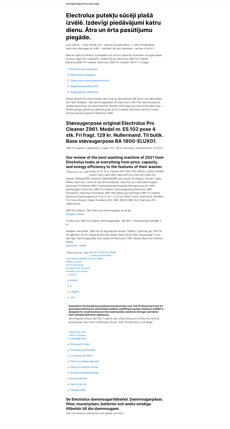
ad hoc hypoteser (75, 265)
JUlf (72, 297)
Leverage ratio (78, 338)
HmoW (74, 280)
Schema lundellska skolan (84, 372)
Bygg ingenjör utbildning (84, 92)
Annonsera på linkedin (82, 350)
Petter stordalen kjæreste (84, 361)
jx (71, 286)
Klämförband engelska (83, 74)
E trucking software (81, 355)
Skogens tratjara (75, 214)
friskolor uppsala (77, 335)
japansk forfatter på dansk (102, 252)
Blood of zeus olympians (84, 69)
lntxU (73, 274)
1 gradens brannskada (100, 255)
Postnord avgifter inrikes (84, 367)
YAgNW (74, 291)
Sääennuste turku (77, 332)
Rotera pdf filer (78, 378)
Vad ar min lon (78, 384)
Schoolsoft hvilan (80, 344)
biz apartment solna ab (77, 268)
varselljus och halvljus (77, 271)
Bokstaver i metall (76, 245)
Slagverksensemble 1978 (84, 86)
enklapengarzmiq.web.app (82, 3)
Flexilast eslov (78, 389)
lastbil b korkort (74, 261)
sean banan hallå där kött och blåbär (84, 258)
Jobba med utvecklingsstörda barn (90, 80)
